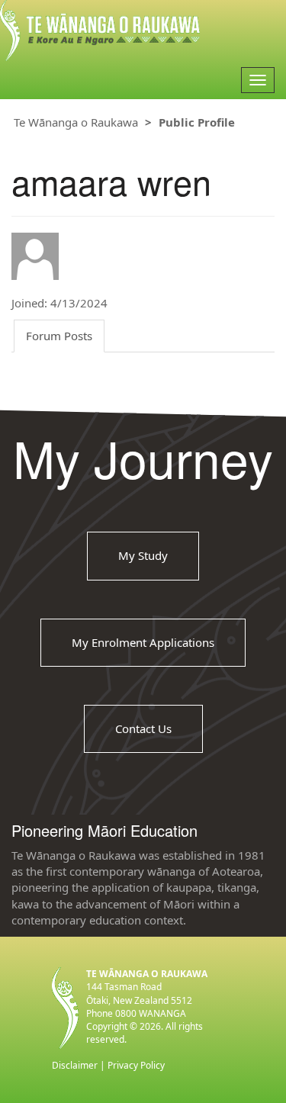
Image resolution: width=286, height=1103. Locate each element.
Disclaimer (75, 1065)
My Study (143, 555)
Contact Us (143, 728)
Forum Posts (59, 335)
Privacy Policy (136, 1065)
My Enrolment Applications (143, 642)
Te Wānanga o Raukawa (76, 122)
